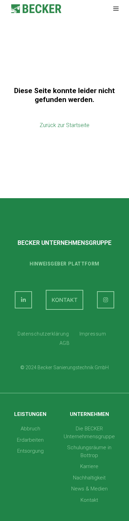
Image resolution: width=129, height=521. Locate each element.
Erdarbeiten (30, 440)
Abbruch (30, 429)
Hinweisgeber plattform (64, 264)
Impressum (92, 334)
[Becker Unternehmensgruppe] (36, 9)
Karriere (89, 466)
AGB (65, 343)
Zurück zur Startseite (64, 125)
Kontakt (89, 500)
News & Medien (89, 489)
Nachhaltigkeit (89, 478)
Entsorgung (30, 451)
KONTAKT (64, 299)
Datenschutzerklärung (43, 334)
